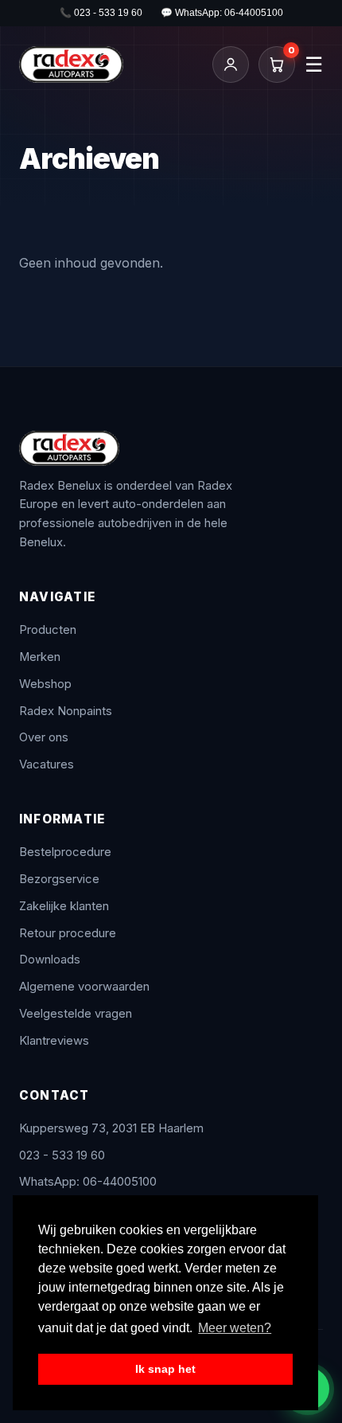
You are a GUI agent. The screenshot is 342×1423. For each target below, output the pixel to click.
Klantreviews (54, 1041)
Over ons (43, 737)
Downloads (49, 959)
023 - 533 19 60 (62, 1155)
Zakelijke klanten (64, 906)
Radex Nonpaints (65, 711)
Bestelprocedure (65, 852)
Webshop (45, 684)
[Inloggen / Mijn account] (230, 64)
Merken (39, 657)
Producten (47, 630)
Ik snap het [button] (165, 1368)
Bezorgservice (59, 879)
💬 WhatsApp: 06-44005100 (222, 12)
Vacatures (46, 764)
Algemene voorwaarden (84, 986)
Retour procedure (67, 933)
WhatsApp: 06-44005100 (88, 1182)
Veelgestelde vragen (75, 1014)
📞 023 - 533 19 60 (101, 12)
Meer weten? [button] (234, 1328)
